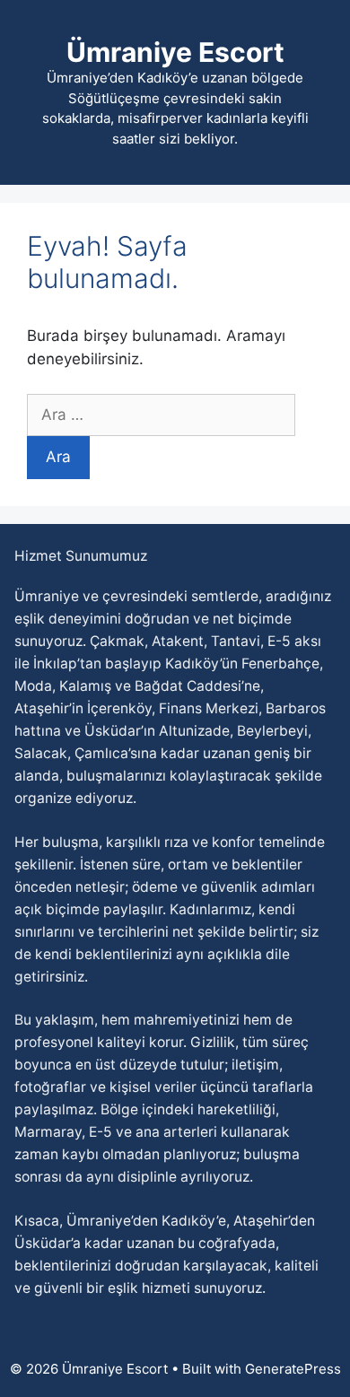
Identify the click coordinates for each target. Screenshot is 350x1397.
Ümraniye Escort (175, 52)
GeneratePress (293, 1368)
